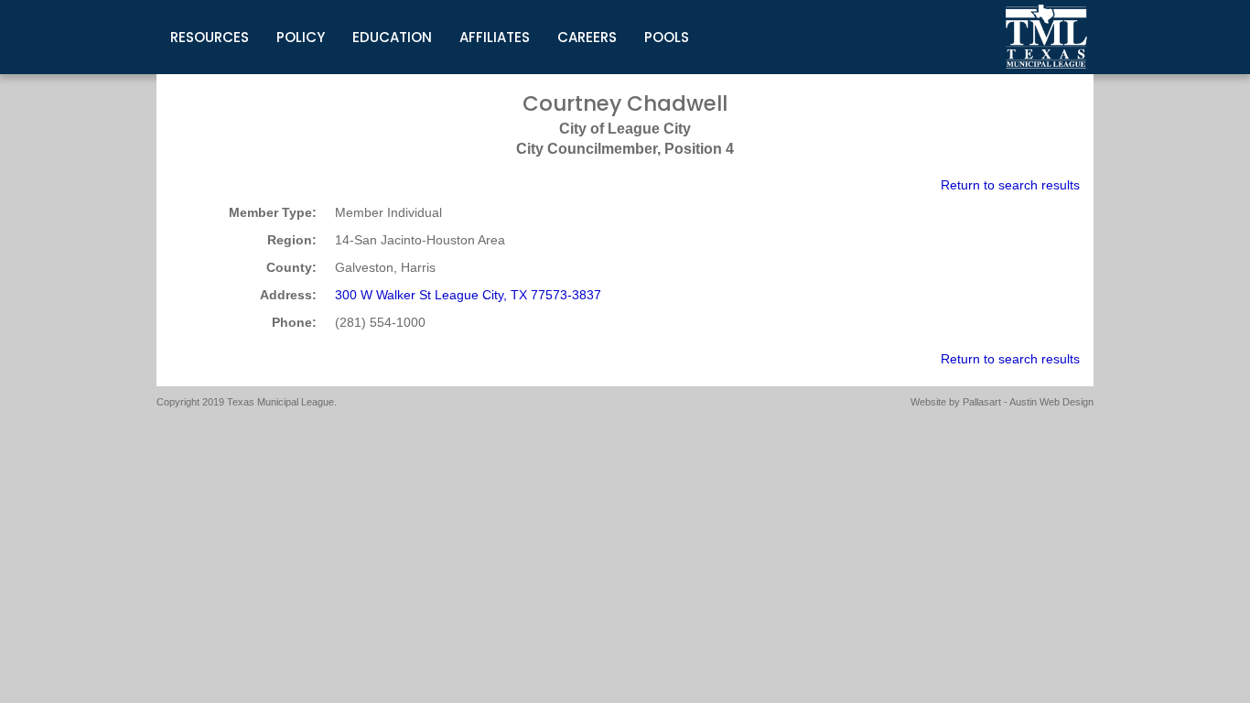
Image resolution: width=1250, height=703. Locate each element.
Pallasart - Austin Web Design (1028, 401)
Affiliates (494, 37)
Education (392, 37)
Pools (666, 37)
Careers (587, 37)
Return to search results (1010, 185)
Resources (209, 37)
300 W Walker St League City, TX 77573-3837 (468, 294)
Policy (300, 37)
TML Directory (1047, 36)
